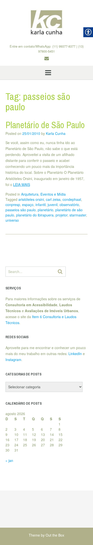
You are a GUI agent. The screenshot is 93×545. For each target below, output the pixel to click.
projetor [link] (61, 214)
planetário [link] (45, 209)
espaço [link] (27, 204)
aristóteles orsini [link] (31, 199)
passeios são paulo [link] (20, 209)
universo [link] (12, 220)
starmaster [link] (77, 214)
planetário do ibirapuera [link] (35, 214)
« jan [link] (9, 460)
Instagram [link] (13, 359)
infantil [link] (40, 204)
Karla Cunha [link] (55, 133)
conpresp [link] (12, 204)
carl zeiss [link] (53, 199)
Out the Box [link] (55, 535)
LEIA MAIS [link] (21, 184)
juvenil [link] (53, 204)
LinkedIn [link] (75, 353)
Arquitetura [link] (29, 194)
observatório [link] (69, 204)
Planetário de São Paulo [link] (45, 125)
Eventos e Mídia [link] (53, 194)
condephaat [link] (71, 199)
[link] (46, 22)
